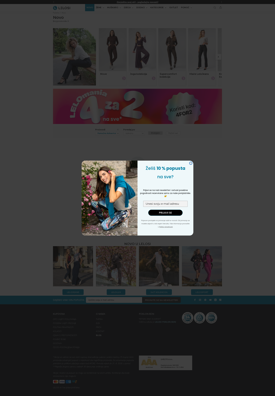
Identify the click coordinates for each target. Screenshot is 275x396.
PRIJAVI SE (165, 212)
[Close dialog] (190, 163)
